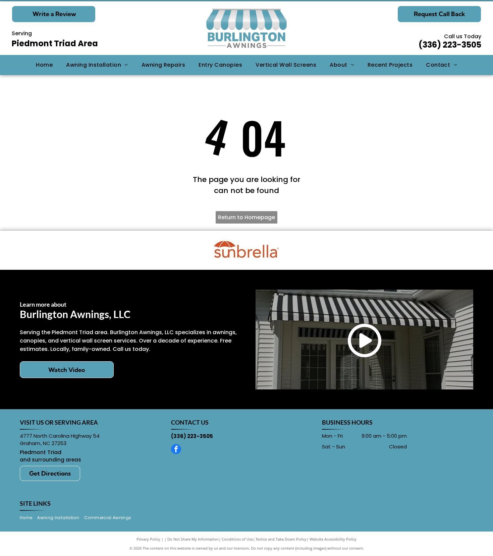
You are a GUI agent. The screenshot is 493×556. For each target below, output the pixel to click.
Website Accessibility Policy (333, 539)
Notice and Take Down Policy (281, 539)
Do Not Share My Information (193, 539)
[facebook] (176, 450)
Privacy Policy (148, 539)
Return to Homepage (246, 217)
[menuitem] (44, 65)
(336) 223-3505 (450, 44)
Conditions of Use (237, 539)
